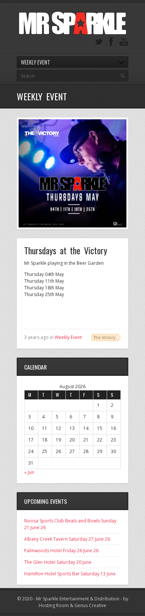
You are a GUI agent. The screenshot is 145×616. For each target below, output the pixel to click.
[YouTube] (123, 42)
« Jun (29, 472)
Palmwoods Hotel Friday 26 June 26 (61, 550)
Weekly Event (68, 337)
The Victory (104, 337)
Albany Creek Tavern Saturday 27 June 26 (67, 539)
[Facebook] (111, 42)
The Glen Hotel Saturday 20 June (57, 562)
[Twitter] (98, 42)
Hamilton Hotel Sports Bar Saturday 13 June (70, 574)
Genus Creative (90, 605)
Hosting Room (54, 605)
